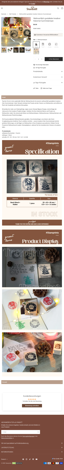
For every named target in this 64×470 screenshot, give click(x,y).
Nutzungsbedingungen (28, 436)
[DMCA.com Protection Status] (17, 463)
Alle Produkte (12, 14)
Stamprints (9, 463)
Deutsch (3, 459)
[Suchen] (58, 8)
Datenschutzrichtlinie (6, 438)
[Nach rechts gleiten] (27, 32)
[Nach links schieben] (5, 32)
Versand (4, 382)
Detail (4, 97)
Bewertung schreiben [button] (32, 405)
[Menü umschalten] (2, 8)
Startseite (3, 14)
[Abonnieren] (38, 432)
